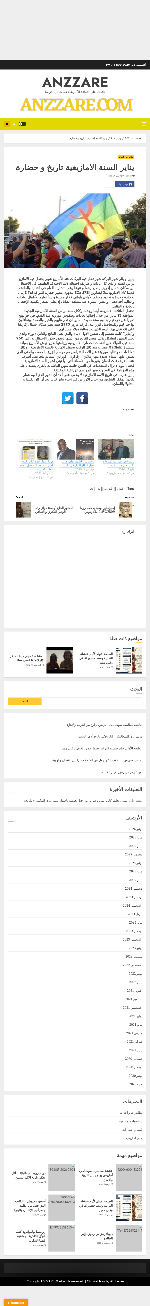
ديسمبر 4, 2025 (103, 1243)
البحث (136, 688)
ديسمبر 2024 (133, 888)
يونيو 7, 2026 (37, 1182)
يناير (91, 489)
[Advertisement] (75, 32)
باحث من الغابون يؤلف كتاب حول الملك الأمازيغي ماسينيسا (76, 463)
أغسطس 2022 (132, 965)
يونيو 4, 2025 (37, 1245)
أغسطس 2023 (132, 939)
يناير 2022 (135, 982)
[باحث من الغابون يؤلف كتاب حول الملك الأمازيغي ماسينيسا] (75, 449)
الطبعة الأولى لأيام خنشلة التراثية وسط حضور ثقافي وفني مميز (96, 658)
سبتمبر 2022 (133, 956)
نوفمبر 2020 (134, 1067)
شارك (7, 124)
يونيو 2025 (135, 863)
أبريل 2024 (135, 914)
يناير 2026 (135, 846)
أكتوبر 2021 (134, 990)
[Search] (14, 124)
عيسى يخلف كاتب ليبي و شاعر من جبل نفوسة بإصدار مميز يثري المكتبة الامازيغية (76, 800)
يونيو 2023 (135, 948)
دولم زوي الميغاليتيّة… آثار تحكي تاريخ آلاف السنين (110, 736)
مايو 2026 (135, 837)
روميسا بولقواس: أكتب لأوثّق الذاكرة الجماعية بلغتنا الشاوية (31, 1236)
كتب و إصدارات (132, 1129)
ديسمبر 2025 (133, 854)
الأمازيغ (120, 489)
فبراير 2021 (134, 1041)
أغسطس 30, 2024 (33, 665)
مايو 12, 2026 (104, 667)
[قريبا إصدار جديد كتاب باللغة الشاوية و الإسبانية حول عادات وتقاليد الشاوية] (35, 449)
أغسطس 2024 (132, 905)
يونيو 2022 (135, 973)
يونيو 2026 (135, 829)
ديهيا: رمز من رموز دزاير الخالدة (121, 772)
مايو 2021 (135, 1024)
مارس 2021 (134, 1033)
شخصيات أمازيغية (130, 1121)
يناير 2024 (135, 922)
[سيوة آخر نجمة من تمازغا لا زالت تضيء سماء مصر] (116, 449)
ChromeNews (96, 1281)
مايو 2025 (135, 871)
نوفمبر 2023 (134, 931)
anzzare (127, 176)
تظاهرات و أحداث (126, 156)
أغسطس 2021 (132, 1007)
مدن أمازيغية (134, 1138)
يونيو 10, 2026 (104, 1184)
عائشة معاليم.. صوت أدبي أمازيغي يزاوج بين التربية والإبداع (104, 724)
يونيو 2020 (135, 1075)
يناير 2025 (135, 880)
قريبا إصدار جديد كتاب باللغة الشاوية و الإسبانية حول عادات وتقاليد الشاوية (36, 465)
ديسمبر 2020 (133, 1059)
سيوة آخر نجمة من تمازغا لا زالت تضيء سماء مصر (118, 463)
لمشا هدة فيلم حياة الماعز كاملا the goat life (27, 658)
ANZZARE (75, 82)
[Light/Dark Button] (22, 124)
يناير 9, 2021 (114, 176)
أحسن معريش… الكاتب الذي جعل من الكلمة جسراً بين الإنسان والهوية (97, 760)
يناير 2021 (135, 1050)
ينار (98, 489)
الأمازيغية (108, 489)
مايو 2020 (135, 1084)
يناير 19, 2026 (37, 1214)
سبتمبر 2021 (133, 999)
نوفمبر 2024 (134, 897)
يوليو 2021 (135, 1016)
